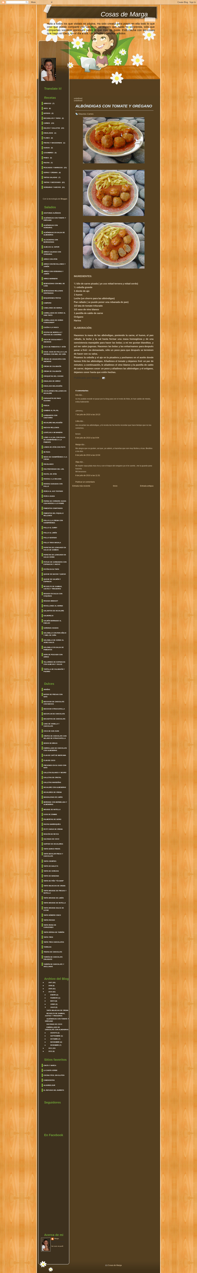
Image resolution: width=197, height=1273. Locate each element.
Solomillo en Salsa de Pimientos (54, 648)
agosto (53, 1033)
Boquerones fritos (52, 298)
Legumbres (48, 153)
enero (53, 995)
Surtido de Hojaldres (53, 844)
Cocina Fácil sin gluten (54, 1075)
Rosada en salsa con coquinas (53, 595)
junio (52, 1004)
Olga (77, 462)
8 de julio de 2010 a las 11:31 (87, 475)
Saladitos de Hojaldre (54, 611)
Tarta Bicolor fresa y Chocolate (53, 855)
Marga (56, 1238)
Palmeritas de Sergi (52, 819)
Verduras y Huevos (52, 187)
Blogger (64, 199)
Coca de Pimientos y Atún (55, 347)
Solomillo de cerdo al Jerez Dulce (54, 641)
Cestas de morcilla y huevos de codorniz (53, 333)
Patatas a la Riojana (52, 479)
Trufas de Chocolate (53, 952)
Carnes (47, 123)
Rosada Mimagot (51, 601)
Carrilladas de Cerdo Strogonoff (53, 321)
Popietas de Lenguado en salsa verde (55, 556)
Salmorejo (48, 616)
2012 (50, 1051)
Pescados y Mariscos (53, 167)
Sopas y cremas (51, 172)
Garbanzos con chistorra (50, 417)
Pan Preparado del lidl (54, 469)
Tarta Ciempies (50, 861)
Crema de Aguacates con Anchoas (55, 360)
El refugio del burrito (54, 1090)
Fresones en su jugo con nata (55, 766)
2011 (50, 1048)
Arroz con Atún (50, 259)
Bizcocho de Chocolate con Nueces (54, 703)
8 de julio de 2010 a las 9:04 (87, 438)
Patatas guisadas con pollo (53, 485)
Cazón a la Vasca (51, 327)
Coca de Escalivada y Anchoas (53, 341)
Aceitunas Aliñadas (52, 213)
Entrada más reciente (81, 486)
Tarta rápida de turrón (54, 932)
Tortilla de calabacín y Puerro (54, 670)
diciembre (54, 1045)
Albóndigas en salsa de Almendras (54, 234)
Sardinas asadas (51, 628)
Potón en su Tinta (51, 569)
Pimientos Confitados (53, 508)
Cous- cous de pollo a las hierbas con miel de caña (55, 353)
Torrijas (47, 947)
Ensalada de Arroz (52, 381)
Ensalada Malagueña (53, 386)
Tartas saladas (50, 177)
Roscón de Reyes (51, 834)
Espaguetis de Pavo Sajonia (52, 399)
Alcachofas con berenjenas (51, 241)
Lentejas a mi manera (53, 432)
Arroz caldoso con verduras (52, 253)
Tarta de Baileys (51, 866)
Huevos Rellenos (51, 427)
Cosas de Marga (124, 14)
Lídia (77, 421)
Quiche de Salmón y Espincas (52, 580)
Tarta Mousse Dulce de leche (54, 909)
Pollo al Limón (50, 533)
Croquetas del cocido (53, 376)
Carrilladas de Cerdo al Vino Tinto (55, 314)
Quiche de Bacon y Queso (55, 574)
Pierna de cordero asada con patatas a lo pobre (55, 502)
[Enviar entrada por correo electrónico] (103, 377)
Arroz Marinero (51, 278)
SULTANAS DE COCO (54, 1024)
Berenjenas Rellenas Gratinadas (53, 292)
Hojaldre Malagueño (53, 422)
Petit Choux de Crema (53, 829)
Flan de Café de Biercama (55, 755)
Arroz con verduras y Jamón (53, 273)
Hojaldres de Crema (53, 792)
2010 (50, 992)
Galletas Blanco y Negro (55, 772)
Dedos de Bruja (50, 743)
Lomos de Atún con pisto (54, 447)
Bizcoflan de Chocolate (54, 714)
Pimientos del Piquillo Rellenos (54, 514)
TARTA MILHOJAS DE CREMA (57, 1010)
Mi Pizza (47, 452)
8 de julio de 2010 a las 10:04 (87, 455)
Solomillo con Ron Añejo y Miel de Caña (55, 634)
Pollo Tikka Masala (52, 542)
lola (76, 395)
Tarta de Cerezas (51, 871)
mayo (52, 1001)
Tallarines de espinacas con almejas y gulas (54, 663)
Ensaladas (48, 133)
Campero (47, 303)
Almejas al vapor (51, 247)
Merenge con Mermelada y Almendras (55, 803)
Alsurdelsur (49, 1085)
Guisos (47, 148)
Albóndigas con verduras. (51, 226)
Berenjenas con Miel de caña (54, 285)
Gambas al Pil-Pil (51, 410)
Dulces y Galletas (52, 128)
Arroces (47, 103)
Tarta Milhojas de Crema (54, 886)
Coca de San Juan (51, 731)
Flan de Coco (49, 760)
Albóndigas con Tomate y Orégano (55, 219)
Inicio (115, 486)
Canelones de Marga (53, 308)
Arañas (47, 689)
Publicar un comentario (85, 482)
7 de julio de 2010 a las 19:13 (87, 414)
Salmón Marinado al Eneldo (52, 622)
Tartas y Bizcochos (52, 182)
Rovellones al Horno (53, 606)
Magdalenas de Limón (53, 797)
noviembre (55, 1042)
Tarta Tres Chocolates (54, 942)
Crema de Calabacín (52, 366)
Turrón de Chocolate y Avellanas (54, 965)
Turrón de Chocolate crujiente (53, 958)
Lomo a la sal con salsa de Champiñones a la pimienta (54, 440)
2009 (50, 989)
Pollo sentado (50, 538)
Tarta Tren (48, 937)
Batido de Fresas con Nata (53, 696)
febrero (54, 998)
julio (52, 1007)
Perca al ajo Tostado (53, 491)
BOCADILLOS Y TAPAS (52, 118)
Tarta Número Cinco (52, 915)
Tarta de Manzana (51, 876)
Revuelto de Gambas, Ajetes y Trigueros (53, 588)
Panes (46, 158)
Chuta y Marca (50, 1065)
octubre (54, 1039)
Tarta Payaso (49, 920)
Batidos (47, 113)
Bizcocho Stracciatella (54, 709)
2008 (50, 985)
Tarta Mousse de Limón (54, 898)
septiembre (55, 1036)
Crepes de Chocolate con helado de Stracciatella (55, 737)
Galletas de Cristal (52, 777)
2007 (50, 982)
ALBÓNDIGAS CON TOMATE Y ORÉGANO (113, 106)
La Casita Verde (50, 1070)
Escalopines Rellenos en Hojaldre (55, 392)
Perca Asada (49, 496)
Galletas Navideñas (52, 782)
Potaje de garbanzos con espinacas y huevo (55, 563)
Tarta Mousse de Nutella (55, 903)
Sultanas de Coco (51, 839)
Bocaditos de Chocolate (54, 719)
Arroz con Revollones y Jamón (55, 265)
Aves (46, 108)
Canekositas (49, 1080)
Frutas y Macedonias (53, 143)
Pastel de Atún (50, 474)
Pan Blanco (49, 464)
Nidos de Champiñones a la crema (55, 458)
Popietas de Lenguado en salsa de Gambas (55, 549)
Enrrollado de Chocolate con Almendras (55, 749)
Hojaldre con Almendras (55, 787)
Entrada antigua (146, 486)
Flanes (47, 138)
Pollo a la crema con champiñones (53, 522)
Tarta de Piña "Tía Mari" (54, 881)
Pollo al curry (50, 528)
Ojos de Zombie (50, 814)
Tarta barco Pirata (52, 849)
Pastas (47, 163)
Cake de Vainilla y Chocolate (51, 725)
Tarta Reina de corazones (50, 926)
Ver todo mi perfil (57, 1246)
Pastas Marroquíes (52, 824)
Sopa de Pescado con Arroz (53, 656)
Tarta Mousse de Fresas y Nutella (55, 892)
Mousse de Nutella (52, 809)
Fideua (46, 405)
